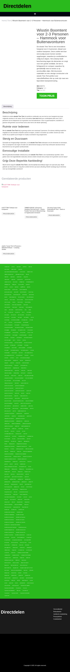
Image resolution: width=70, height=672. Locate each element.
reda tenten (17, 383)
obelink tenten (7, 423)
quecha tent (17, 393)
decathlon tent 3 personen (9, 522)
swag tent (6, 362)
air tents (31, 580)
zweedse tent (7, 266)
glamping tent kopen (16, 481)
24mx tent (18, 590)
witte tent (30, 266)
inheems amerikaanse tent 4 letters (11, 466)
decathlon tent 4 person (20, 519)
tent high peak (12, 345)
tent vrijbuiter (29, 312)
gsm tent (27, 474)
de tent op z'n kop (23, 542)
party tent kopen (7, 408)
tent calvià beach (19, 355)
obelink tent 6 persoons (27, 423)
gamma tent (7, 484)
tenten (6, 309)
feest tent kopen (29, 486)
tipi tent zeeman (7, 289)
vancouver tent (20, 279)
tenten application (29, 307)
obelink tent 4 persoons (9, 426)
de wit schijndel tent (20, 537)
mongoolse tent (7, 436)
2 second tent (7, 593)
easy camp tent (13, 499)
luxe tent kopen (7, 438)
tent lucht (30, 335)
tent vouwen (7, 314)
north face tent (7, 428)
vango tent (13, 279)
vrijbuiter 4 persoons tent (9, 274)
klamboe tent (12, 451)
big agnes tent (15, 567)
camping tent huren (15, 555)
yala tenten (19, 266)
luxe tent (13, 438)
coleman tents (15, 547)
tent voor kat (28, 314)
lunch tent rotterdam (21, 438)
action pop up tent (15, 585)
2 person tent (7, 595)
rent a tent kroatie (8, 380)
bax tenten (25, 572)
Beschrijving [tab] (8, 106)
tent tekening (7, 319)
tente (25, 309)
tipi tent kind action (16, 294)
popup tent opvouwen (8, 395)
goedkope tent (20, 479)
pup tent (22, 393)
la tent (30, 446)
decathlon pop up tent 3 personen (10, 527)
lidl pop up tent (12, 443)
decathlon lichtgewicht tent (9, 529)
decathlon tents (21, 509)
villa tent (27, 274)
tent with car (17, 312)
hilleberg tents (7, 469)
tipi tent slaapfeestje (23, 289)
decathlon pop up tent (22, 527)
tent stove (10, 322)
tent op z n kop (30, 332)
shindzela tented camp (9, 370)
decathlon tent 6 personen (20, 517)
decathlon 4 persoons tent (9, 532)
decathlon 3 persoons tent (20, 532)
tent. (5, 312)
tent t (5, 322)
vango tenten (7, 279)
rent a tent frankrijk (16, 380)
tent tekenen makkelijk (15, 319)
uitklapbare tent (7, 284)
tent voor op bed (21, 314)
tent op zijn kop (15, 332)
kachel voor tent (22, 461)
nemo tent (12, 431)
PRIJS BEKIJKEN (8, 213)
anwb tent (13, 580)
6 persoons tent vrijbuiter (25, 585)
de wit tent (13, 537)
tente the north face (18, 309)
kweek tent (6, 448)
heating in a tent (27, 471)
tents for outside (20, 299)
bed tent (19, 572)
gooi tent (6, 479)
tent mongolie (15, 335)
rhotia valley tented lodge (29, 375)
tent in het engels (8, 340)
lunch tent (28, 438)
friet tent (21, 484)
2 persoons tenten (15, 593)
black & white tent (8, 567)
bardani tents (7, 575)
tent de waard (14, 352)
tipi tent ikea (24, 294)
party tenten (31, 405)
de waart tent (29, 537)
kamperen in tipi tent (17, 456)
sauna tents (17, 370)
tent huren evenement (28, 342)
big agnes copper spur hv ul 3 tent (26, 567)
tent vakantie (26, 317)
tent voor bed (7, 317)
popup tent (16, 395)
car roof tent (7, 552)
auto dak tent (7, 580)
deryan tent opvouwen (8, 504)
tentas (30, 309)
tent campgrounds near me (9, 355)
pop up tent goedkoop (8, 403)
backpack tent (27, 575)
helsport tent (20, 471)
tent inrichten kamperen (28, 337)
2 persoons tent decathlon (24, 593)
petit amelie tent (16, 405)
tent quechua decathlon (9, 327)
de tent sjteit (7, 542)
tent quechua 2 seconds (19, 327)
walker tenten (13, 269)
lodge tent (20, 441)
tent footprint (29, 347)
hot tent (29, 466)
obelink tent (17, 426)
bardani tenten (13, 575)
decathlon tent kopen (20, 514)
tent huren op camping (8, 342)
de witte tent (29, 534)
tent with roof (10, 312)
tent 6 (17, 357)
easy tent (6, 499)
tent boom (6, 357)
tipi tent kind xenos (8, 294)
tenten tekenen (7, 304)
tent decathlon (7, 352)
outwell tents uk (19, 413)
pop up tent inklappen (29, 400)
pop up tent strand (8, 400)
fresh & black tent (28, 484)
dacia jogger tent (7, 547)
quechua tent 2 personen (20, 390)
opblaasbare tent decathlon (9, 421)
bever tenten (7, 570)
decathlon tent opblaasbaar (9, 514)
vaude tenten (19, 276)
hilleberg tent (21, 469)
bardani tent (21, 575)
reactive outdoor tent (24, 383)
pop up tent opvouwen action (18, 400)
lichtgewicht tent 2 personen (10, 446)
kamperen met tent (8, 456)
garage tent (31, 481)
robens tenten (13, 375)
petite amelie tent (8, 405)
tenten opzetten (7, 307)
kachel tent (30, 461)
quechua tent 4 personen (9, 388)
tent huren (6, 345)
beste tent (25, 570)
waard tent (20, 269)
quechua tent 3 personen (9, 390)
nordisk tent (14, 428)
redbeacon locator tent (8, 383)
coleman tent (22, 547)
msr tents (18, 431)
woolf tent (24, 266)
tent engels (6, 350)
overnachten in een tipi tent (9, 413)
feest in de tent (15, 489)
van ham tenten (27, 279)
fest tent (22, 486)
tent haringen (20, 345)
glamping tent (24, 481)
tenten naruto (14, 307)
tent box (32, 355)
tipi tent (6, 297)
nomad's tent (20, 428)
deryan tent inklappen (18, 504)
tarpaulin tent (15, 360)
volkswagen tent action (20, 274)
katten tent (19, 451)
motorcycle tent (18, 433)
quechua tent (29, 390)
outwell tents (26, 413)
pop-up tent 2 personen (9, 398)
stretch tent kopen (25, 362)
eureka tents (15, 494)
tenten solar (26, 304)
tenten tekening (27, 302)
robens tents (7, 375)
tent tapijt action (24, 319)
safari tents (23, 370)
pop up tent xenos (25, 398)
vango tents (26, 276)
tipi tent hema (31, 294)
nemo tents (7, 431)
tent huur (24, 340)
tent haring (26, 345)
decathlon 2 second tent (9, 534)
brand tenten (24, 560)
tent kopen (6, 337)
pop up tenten (17, 398)
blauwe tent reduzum (24, 562)
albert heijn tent (25, 580)
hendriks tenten (7, 471)
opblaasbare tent (19, 421)
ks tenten (12, 448)
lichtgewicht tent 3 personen (22, 443)
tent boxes (26, 355)
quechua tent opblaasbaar (19, 385)
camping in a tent (8, 557)
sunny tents (18, 362)
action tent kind (7, 585)
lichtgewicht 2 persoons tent (22, 446)
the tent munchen (21, 297)
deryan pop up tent (8, 507)
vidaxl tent (6, 276)
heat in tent (7, 474)
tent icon (18, 340)
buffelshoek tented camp (9, 560)
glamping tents (27, 479)
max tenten (14, 436)
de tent (30, 542)
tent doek (32, 350)
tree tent (42, 90)
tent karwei (12, 337)
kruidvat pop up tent (19, 448)
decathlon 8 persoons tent (20, 529)
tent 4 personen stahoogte (25, 357)
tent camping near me (29, 352)
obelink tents (26, 421)
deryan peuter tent (16, 507)
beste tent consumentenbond (16, 570)
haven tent (13, 474)
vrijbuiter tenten (30, 271)
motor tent (25, 433)
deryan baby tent (25, 507)
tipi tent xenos (15, 289)
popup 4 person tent (23, 395)
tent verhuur (13, 317)
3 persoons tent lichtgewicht (10, 590)
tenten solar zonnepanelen (16, 304)
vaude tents (12, 276)
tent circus (21, 352)
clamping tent (29, 547)
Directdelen (17, 6)
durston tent (20, 499)
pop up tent (16, 403)
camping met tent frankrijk (26, 555)
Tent (9, 21)
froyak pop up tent (14, 484)
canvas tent (13, 552)
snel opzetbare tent (23, 365)
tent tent (32, 317)
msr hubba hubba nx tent (9, 433)
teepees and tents (8, 360)
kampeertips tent (7, 461)
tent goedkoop (7, 347)
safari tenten (29, 370)
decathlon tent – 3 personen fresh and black (12, 524)
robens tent (20, 375)
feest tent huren (7, 489)
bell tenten (31, 570)
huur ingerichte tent (22, 466)
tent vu (23, 312)
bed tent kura (13, 572)
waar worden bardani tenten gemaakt (11, 271)
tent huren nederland (18, 342)
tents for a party (7, 302)
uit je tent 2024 (21, 284)
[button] (35, 13)
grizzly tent (27, 476)
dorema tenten (26, 499)
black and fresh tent (23, 565)
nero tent (26, 428)
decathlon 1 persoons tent (20, 534)
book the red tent (8, 562)
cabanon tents (15, 557)
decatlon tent (7, 509)
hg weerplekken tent (29, 469)
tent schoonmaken (17, 322)
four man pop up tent (8, 486)
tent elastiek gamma (24, 350)
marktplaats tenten (21, 436)
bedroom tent (7, 572)
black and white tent (14, 565)
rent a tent (24, 380)
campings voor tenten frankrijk (23, 552)
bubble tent (17, 560)
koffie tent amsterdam (29, 448)
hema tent (14, 471)
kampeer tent (15, 461)
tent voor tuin (13, 314)
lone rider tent (13, 441)
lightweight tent (26, 441)
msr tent (23, 431)
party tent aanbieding (24, 408)
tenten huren (21, 307)
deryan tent (26, 504)
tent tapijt (31, 319)
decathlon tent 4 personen (9, 519)
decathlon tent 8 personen (9, 517)
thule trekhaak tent (12, 297)
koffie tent (6, 451)
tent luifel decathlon (23, 335)
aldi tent (18, 580)
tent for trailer (14, 347)
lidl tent (6, 443)
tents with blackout (30, 297)
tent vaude (20, 317)
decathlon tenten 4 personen (10, 512)
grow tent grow (7, 476)
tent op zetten (22, 332)
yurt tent (13, 266)
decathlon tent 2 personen (20, 522)
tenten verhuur (20, 302)
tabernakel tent (27, 360)
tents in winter (12, 299)
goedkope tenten (13, 479)
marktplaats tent (30, 436)
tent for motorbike (22, 347)
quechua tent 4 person (19, 388)
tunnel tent (28, 284)
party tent (31, 408)
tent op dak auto (7, 335)
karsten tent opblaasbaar (27, 451)
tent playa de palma (29, 327)
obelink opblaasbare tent (25, 426)
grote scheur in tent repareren (17, 476)
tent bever (12, 357)
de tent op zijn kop (14, 542)
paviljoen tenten (23, 405)
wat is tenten (7, 269)
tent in (14, 340)
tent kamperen (19, 337)
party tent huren (15, 408)
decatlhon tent (13, 509)
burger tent (22, 557)
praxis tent (28, 393)
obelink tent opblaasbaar (16, 423)
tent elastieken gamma (15, 350)
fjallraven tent (16, 486)
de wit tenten (7, 537)
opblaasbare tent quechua (9, 418)
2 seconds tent (25, 590)
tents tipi (6, 299)
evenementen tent (8, 494)
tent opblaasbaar (7, 332)
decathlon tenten (20, 512)
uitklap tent (14, 284)
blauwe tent (7, 565)
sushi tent (12, 362)
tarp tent (21, 360)
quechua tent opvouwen (9, 385)
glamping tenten (7, 481)
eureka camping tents (23, 494)
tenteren (13, 302)
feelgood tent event (23, 489)
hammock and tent (20, 474)
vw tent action (22, 271)
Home (4, 21)
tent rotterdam (25, 322)
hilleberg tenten (14, 469)
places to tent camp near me (26, 403)
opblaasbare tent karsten (20, 418)
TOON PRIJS (46, 95)
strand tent (16, 365)
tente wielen (11, 309)
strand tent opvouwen (8, 365)
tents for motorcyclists (29, 299)
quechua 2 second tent (9, 393)
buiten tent (28, 557)
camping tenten (7, 555)
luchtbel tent (7, 441)
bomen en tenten (16, 562)
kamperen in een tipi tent (27, 456)
